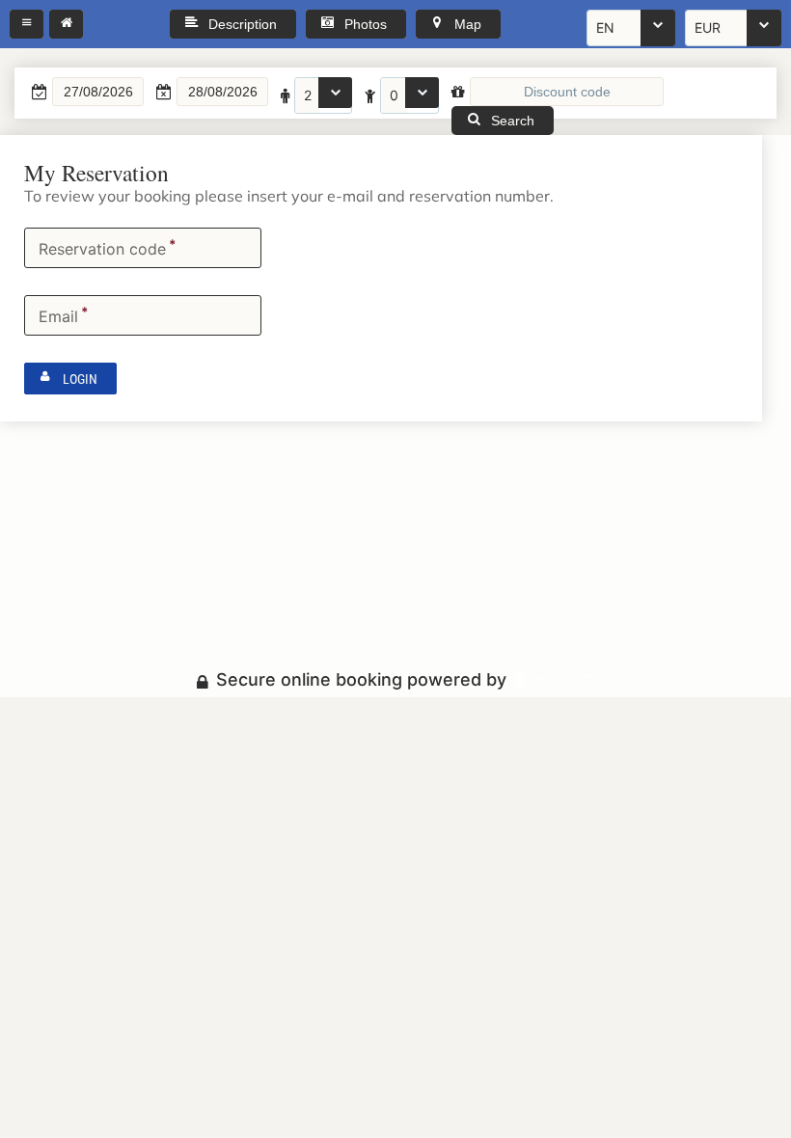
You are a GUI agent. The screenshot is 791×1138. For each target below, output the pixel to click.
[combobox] (630, 28)
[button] (26, 24)
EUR (708, 27)
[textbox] (98, 91)
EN (605, 27)
